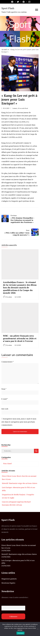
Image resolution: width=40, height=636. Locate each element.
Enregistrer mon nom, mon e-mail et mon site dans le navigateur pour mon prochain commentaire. (18, 422)
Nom (3, 389)
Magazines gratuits (9, 579)
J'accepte (20, 633)
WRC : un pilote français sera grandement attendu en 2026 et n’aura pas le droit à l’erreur (19, 338)
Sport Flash (7, 8)
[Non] (38, 629)
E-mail (4, 399)
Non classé (7, 463)
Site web (4, 409)
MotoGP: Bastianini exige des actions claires (19, 483)
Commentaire (7, 362)
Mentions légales (8, 583)
